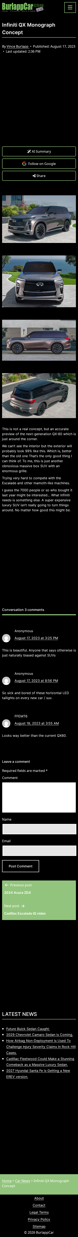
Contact (39, 1205)
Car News (22, 1181)
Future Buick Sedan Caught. (28, 1029)
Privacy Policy (39, 1219)
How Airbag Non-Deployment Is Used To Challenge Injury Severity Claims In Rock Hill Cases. (41, 1047)
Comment (10, 777)
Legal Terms (39, 1212)
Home (7, 1181)
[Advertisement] (39, 103)
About (39, 1198)
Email (6, 841)
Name (6, 819)
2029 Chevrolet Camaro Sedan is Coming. (39, 1035)
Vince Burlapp (18, 46)
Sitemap (39, 1226)
